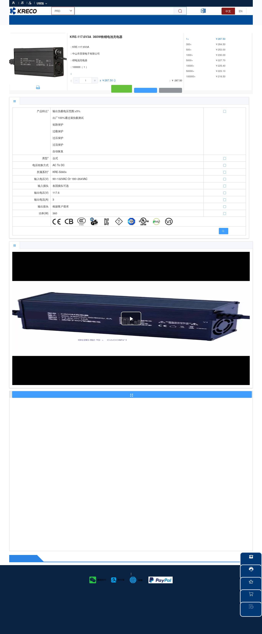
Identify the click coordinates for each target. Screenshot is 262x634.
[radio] (228, 11)
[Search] (180, 11)
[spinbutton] (85, 80)
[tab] (14, 101)
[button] (76, 80)
